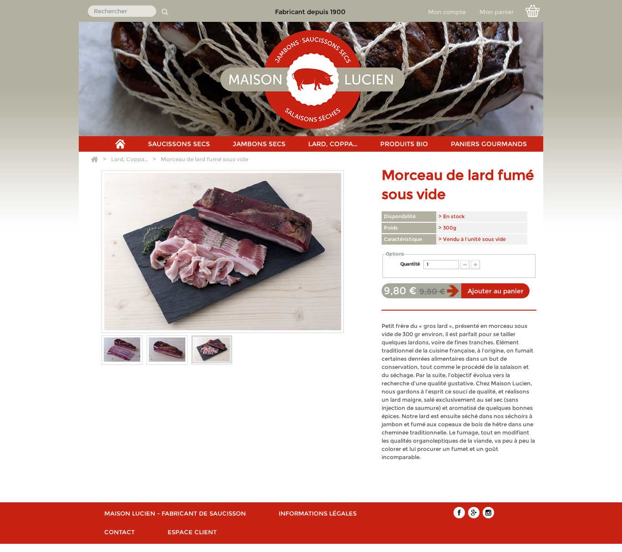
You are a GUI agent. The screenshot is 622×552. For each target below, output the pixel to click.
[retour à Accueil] (94, 159)
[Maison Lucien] (312, 78)
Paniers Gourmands (489, 144)
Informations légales (318, 513)
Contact (119, 532)
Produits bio (404, 144)
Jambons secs (259, 144)
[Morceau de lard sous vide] (122, 349)
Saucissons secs (179, 144)
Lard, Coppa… (332, 144)
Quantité (410, 264)
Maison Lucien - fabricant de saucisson (175, 513)
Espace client (192, 532)
